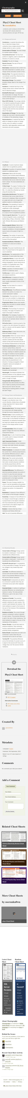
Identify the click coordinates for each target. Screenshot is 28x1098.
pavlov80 (7, 1059)
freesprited (8, 1008)
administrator (20, 1013)
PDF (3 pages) (11, 697)
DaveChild (8, 1041)
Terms (14, 1081)
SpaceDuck (8, 1044)
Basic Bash (19, 1055)
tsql (6, 1012)
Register (17, 16)
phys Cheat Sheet (8, 921)
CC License (7, 1081)
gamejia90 (8, 1055)
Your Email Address (10, 797)
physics (15, 654)
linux (20, 1027)
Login (8, 16)
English (11, 748)
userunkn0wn (9, 727)
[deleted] (20, 1001)
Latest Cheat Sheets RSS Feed (13, 1085)
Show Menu (25, 2)
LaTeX (9, 705)
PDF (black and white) (14, 703)
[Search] (22, 10)
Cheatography (6, 1023)
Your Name (8, 792)
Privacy (20, 1081)
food (3, 1029)
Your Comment (9, 802)
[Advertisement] (11, 2)
